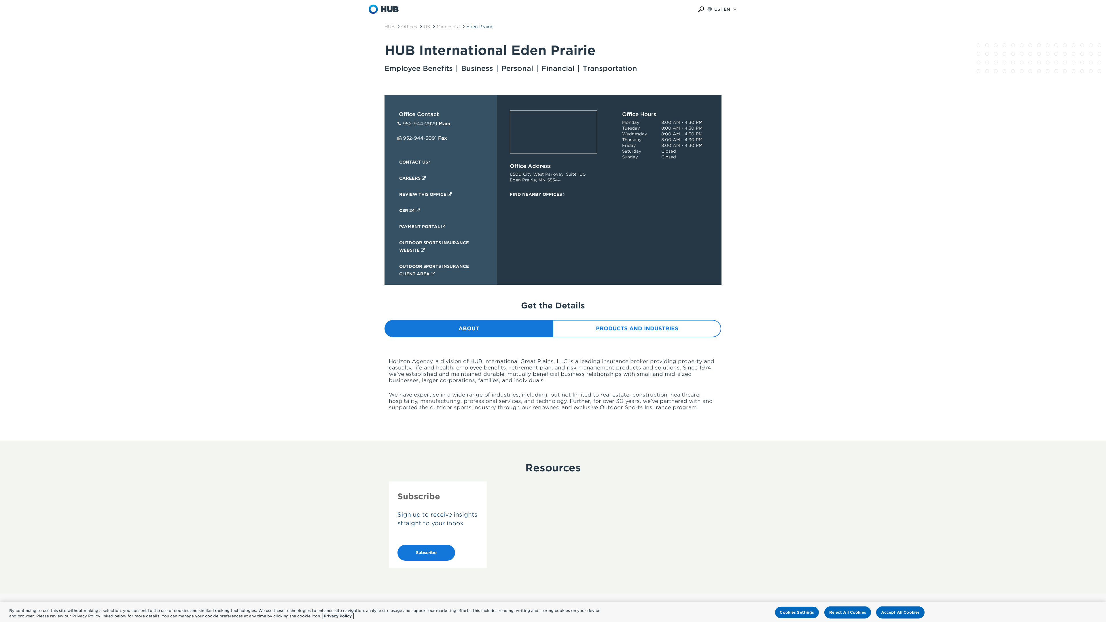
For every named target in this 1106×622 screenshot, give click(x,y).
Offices (409, 26)
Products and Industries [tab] (637, 328)
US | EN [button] (722, 9)
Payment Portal (420, 226)
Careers (410, 178)
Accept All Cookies (900, 612)
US (427, 26)
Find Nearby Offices (536, 194)
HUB (390, 26)
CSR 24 (407, 210)
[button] (701, 9)
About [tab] (469, 328)
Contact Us (414, 162)
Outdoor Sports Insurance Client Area (434, 270)
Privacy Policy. (338, 616)
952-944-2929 (420, 123)
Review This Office (423, 194)
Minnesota (448, 26)
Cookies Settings (797, 612)
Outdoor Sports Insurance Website (434, 246)
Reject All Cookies (847, 612)
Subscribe (426, 552)
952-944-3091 (420, 138)
